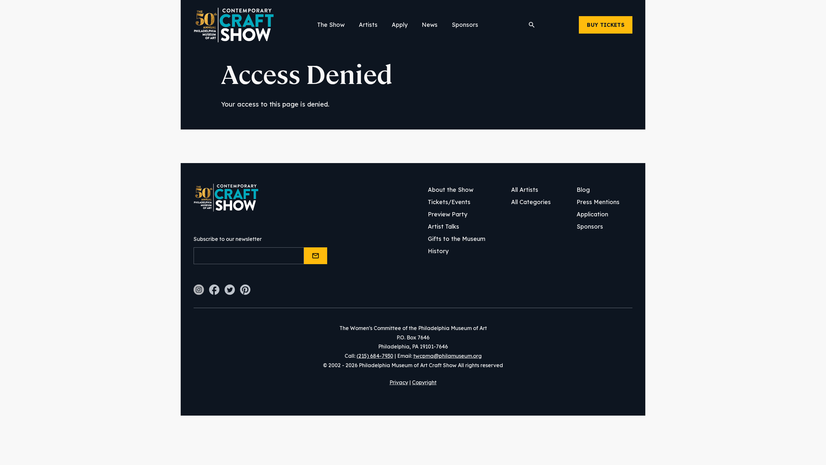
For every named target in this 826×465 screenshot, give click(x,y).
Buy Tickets (605, 25)
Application (592, 214)
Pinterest (245, 289)
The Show (331, 24)
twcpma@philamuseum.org (447, 356)
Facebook (214, 289)
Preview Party (447, 214)
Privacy (398, 382)
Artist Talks (443, 226)
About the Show (450, 189)
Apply (400, 24)
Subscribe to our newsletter (228, 239)
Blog (583, 189)
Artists (368, 24)
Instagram (199, 289)
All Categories (531, 202)
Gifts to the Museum (456, 239)
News (430, 24)
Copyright (424, 382)
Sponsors (465, 24)
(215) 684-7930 (375, 356)
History (438, 251)
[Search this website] (532, 25)
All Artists (524, 189)
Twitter (230, 289)
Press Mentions (598, 202)
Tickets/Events (449, 202)
